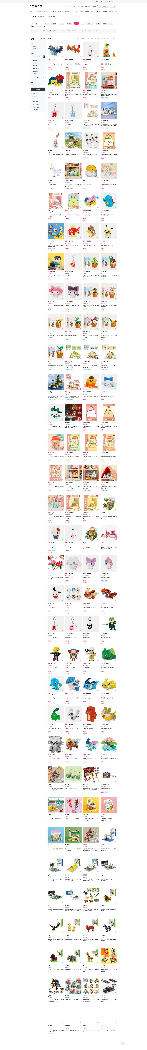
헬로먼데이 (35, 63)
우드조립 (74, 31)
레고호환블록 (42, 31)
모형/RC (32, 26)
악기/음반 (39, 26)
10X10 (36, 6)
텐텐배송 (39, 46)
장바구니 (114, 1)
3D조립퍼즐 (87, 31)
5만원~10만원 (36, 107)
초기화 (43, 38)
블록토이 (55, 31)
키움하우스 (35, 74)
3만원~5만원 (36, 104)
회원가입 (100, 1)
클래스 (45, 26)
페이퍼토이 (61, 31)
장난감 (82, 23)
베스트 (85, 6)
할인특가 (90, 6)
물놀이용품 (98, 23)
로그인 (97, 1)
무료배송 (35, 48)
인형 (41, 23)
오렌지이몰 (35, 68)
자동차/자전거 (61, 23)
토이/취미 (42, 16)
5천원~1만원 (35, 96)
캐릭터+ (77, 6)
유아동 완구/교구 (89, 23)
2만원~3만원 (36, 101)
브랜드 (94, 6)
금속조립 (68, 31)
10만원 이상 (35, 109)
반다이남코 (35, 65)
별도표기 (35, 60)
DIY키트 (46, 23)
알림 (105, 1)
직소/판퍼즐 (80, 31)
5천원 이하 (35, 93)
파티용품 (111, 23)
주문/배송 (108, 1)
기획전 (81, 6)
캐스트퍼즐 (94, 31)
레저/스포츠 (53, 23)
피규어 (36, 23)
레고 (36, 31)
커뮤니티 (67, 6)
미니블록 (53, 16)
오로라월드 (35, 71)
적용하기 (39, 89)
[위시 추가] (62, 56)
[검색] (115, 6)
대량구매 (72, 6)
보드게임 (105, 23)
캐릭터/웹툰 (69, 23)
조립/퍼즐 (48, 16)
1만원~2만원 (35, 98)
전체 (32, 23)
